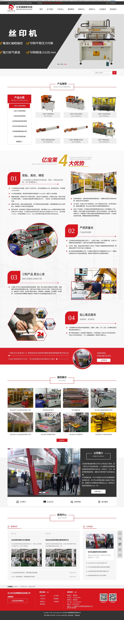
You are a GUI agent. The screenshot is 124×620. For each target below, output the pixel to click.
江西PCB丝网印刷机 (19, 111)
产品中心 (60, 9)
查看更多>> (19, 141)
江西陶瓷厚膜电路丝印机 (19, 131)
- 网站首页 (42, 595)
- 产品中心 (42, 598)
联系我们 (113, 9)
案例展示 (71, 9)
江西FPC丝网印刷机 (19, 106)
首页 (41, 9)
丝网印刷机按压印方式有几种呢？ (97, 567)
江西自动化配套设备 (19, 136)
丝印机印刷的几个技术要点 (95, 572)
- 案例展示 (56, 598)
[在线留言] (119, 549)
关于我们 (50, 9)
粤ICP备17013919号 (49, 615)
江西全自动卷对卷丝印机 (19, 126)
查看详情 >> (98, 491)
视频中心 (92, 9)
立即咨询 (103, 360)
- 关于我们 (56, 595)
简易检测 (15, 586)
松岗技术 (77, 615)
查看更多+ (62, 440)
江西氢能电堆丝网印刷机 (19, 121)
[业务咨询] (119, 533)
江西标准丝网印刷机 (19, 116)
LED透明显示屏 (23, 586)
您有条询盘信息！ (111, 3)
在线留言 (102, 9)
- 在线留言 (56, 601)
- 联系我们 (42, 604)
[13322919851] (119, 538)
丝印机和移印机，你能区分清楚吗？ (98, 576)
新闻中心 (81, 9)
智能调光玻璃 (31, 586)
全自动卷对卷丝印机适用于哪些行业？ (99, 563)
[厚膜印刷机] (44, 471)
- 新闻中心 (42, 601)
